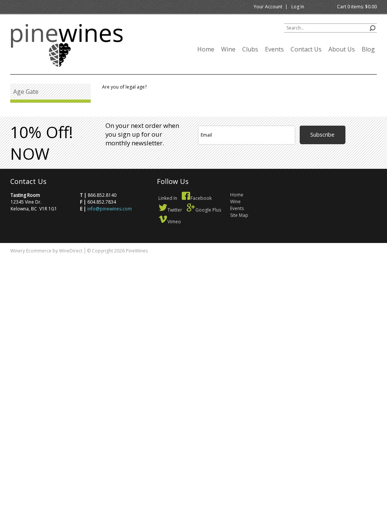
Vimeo (174, 221)
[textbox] (330, 28)
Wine (228, 49)
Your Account (268, 6)
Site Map (239, 215)
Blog (368, 49)
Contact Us (306, 49)
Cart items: (357, 6)
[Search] (372, 27)
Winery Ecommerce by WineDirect (46, 251)
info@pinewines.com (109, 209)
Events (274, 49)
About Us (341, 49)
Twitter (174, 210)
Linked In (167, 198)
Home (205, 49)
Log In (297, 6)
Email (350, 116)
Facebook (201, 198)
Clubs (250, 49)
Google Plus (208, 210)
